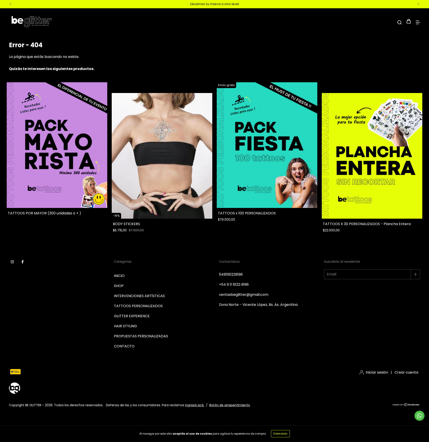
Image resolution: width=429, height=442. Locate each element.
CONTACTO (124, 346)
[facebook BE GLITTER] (22, 262)
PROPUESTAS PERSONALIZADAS (141, 336)
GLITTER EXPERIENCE (132, 316)
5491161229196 (231, 274)
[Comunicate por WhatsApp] (419, 416)
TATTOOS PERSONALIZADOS (138, 306)
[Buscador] (399, 21)
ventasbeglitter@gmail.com (243, 294)
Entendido (280, 434)
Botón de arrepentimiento (229, 405)
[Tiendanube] (406, 405)
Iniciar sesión (377, 372)
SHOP (119, 285)
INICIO (119, 275)
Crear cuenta (406, 372)
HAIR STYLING (125, 326)
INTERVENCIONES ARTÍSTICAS (139, 295)
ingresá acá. (194, 405)
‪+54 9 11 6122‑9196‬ (234, 284)
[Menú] (418, 21)
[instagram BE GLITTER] (12, 262)
